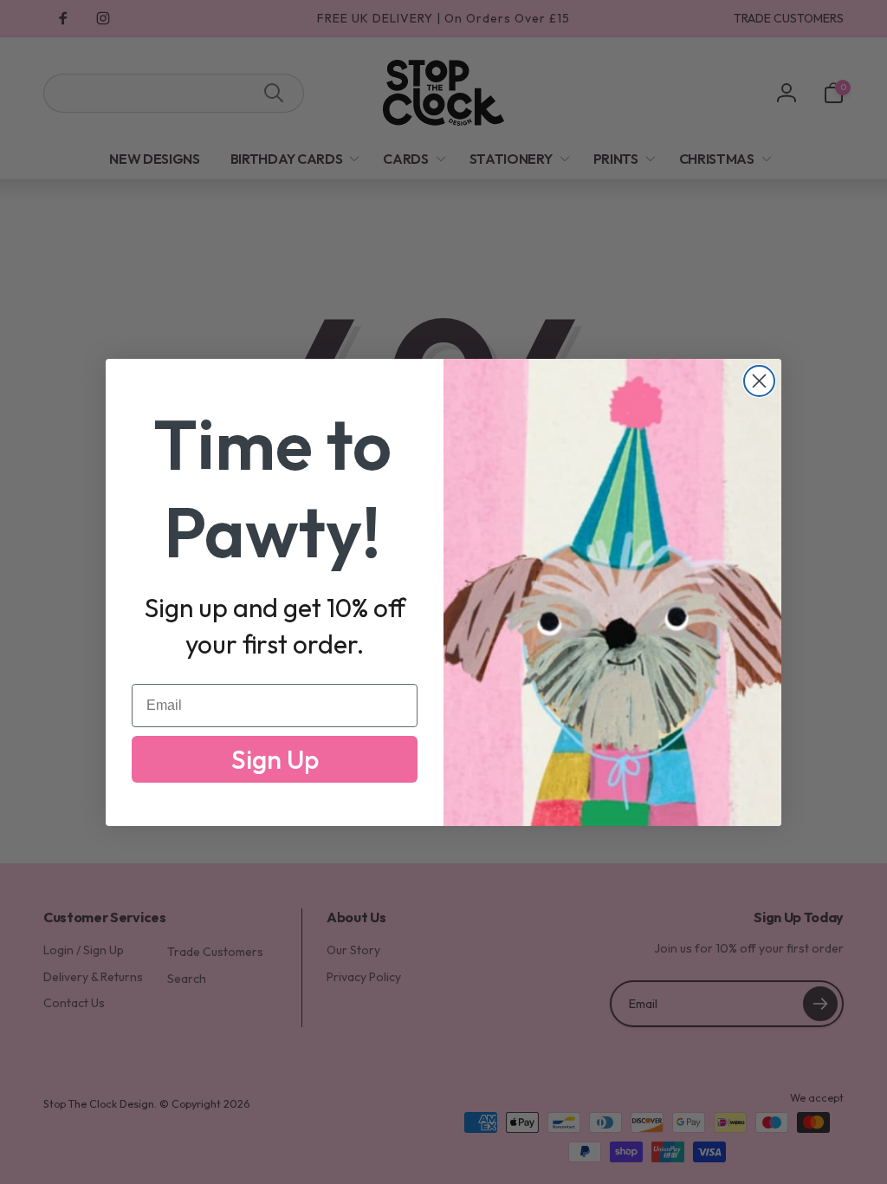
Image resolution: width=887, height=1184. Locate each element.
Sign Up (275, 759)
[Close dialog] (759, 381)
